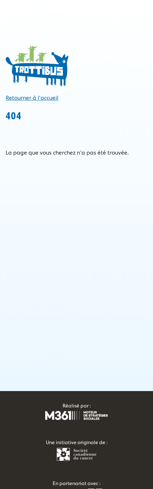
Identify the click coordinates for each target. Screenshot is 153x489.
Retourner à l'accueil (32, 98)
